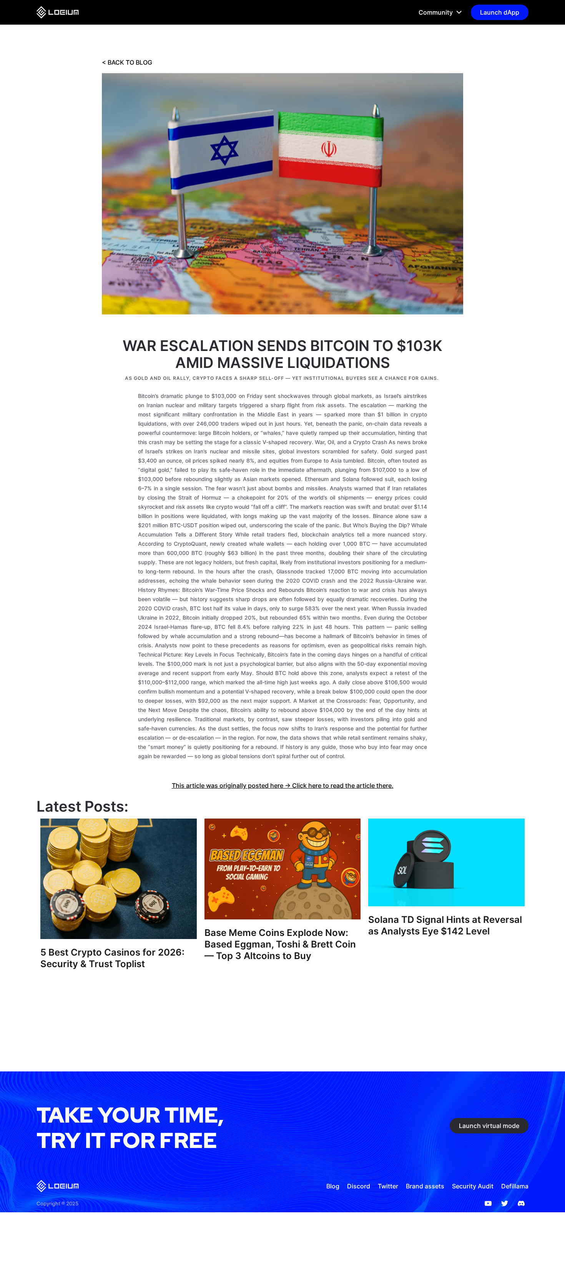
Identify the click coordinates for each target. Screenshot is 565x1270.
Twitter (388, 1186)
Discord (358, 1186)
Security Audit (473, 1186)
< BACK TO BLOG (127, 62)
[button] (437, 12)
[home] (58, 12)
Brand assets (425, 1186)
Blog (332, 1186)
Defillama (514, 1186)
